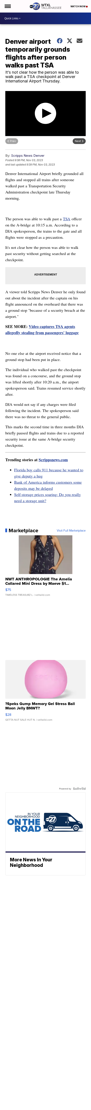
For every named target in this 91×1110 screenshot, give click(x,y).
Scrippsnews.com (53, 460)
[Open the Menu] (7, 6)
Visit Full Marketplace (71, 530)
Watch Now (78, 6)
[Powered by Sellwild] (79, 788)
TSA (66, 218)
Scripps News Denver (27, 155)
